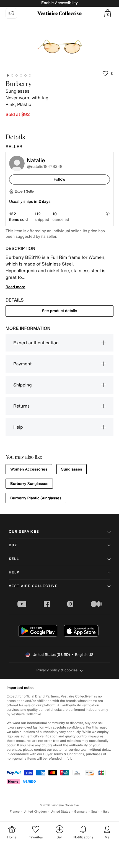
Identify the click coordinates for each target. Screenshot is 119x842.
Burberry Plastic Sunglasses (35, 498)
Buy (13, 545)
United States (60, 812)
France (15, 812)
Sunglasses (71, 469)
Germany (80, 812)
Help (18, 427)
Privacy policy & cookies (57, 670)
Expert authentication (36, 342)
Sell (14, 559)
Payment (22, 363)
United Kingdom (35, 812)
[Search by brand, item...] (11, 13)
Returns (21, 406)
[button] (108, 13)
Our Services (24, 531)
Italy (106, 812)
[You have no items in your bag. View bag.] (108, 13)
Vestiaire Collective (33, 586)
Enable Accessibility (59, 3)
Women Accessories (28, 469)
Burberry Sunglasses (29, 484)
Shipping (22, 384)
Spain (95, 812)
